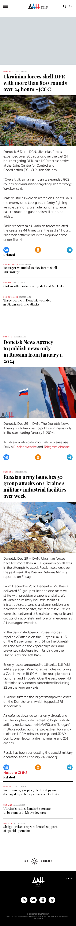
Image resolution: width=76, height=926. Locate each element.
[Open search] (64, 6)
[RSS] (24, 900)
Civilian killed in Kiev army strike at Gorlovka (33, 286)
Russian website (25, 447)
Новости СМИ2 (15, 773)
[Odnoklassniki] (38, 250)
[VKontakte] (6, 250)
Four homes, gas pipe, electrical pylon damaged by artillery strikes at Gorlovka (31, 792)
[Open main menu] (5, 6)
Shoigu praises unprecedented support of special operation (30, 829)
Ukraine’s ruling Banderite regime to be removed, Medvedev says (26, 810)
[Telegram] (70, 250)
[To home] (38, 6)
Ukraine (7, 805)
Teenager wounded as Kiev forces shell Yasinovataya (30, 270)
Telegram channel (57, 447)
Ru (71, 6)
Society (7, 337)
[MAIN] (52, 900)
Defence (8, 72)
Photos (7, 283)
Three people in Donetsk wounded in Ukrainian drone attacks (27, 302)
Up (67, 878)
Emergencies (10, 264)
